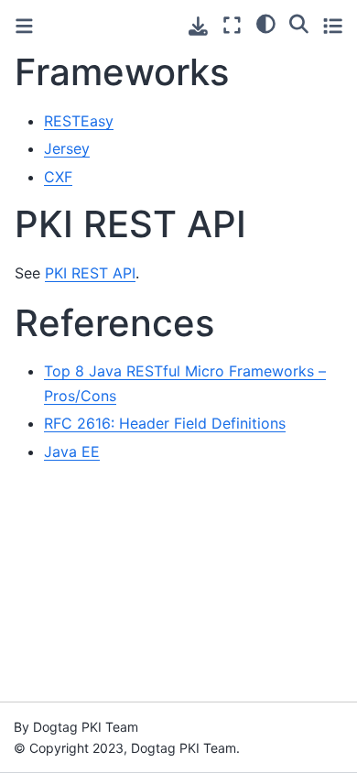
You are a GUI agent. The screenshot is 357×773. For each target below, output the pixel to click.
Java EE (72, 451)
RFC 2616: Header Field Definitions (165, 423)
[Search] (299, 22)
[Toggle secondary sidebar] (333, 25)
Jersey (67, 148)
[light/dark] (266, 22)
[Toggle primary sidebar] (24, 26)
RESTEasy (79, 121)
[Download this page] (198, 26)
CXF (58, 177)
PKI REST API (90, 273)
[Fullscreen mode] (232, 25)
